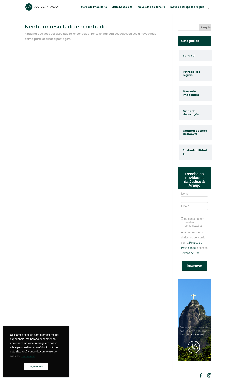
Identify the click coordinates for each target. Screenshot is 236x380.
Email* (185, 206)
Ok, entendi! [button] (36, 366)
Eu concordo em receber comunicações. (193, 222)
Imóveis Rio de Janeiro (151, 7)
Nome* (185, 193)
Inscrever (194, 266)
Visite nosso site (121, 7)
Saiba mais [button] (28, 356)
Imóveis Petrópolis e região (187, 7)
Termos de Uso (190, 253)
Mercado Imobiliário (94, 7)
